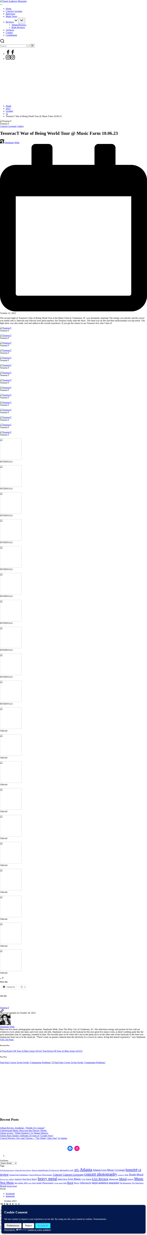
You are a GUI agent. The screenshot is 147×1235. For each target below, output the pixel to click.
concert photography (100, 1174)
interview (62, 1179)
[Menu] (1, 4)
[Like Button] (1, 978)
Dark (126, 1175)
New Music (7, 1182)
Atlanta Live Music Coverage (109, 1169)
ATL (76, 1169)
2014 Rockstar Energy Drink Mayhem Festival (15, 1170)
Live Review (100, 1179)
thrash (3, 1185)
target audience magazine (105, 1182)
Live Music (74, 1178)
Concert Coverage (8, 126)
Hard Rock (26, 1179)
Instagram (10, 1196)
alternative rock (67, 1170)
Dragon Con (4, 1179)
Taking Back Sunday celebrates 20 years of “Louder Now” (27, 1135)
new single (37, 1183)
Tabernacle (85, 1182)
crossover (121, 1175)
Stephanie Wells (7, 1027)
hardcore (18, 1179)
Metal (123, 1179)
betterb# (132, 1170)
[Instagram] (10, 59)
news (30, 1183)
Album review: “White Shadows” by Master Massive (24, 1133)
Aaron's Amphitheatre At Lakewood (45, 1170)
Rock (70, 1182)
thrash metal (12, 1186)
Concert (57, 1174)
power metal (58, 1183)
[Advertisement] (73, 82)
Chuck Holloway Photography (40, 1175)
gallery (11, 1179)
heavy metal (47, 1178)
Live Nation (86, 1179)
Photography (48, 1183)
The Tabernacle (138, 1183)
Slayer (76, 1183)
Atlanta (86, 1169)
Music (139, 1179)
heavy (34, 1179)
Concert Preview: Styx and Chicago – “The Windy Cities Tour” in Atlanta (33, 1138)
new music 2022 (21, 1183)
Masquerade (114, 1179)
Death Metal (136, 1174)
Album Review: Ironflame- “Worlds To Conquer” (22, 1128)
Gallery (20, 126)
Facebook (10, 1193)
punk (65, 1183)
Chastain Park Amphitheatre (18, 1175)
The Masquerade (125, 1183)
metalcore (130, 1179)
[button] (28, 46)
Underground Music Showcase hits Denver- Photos (23, 1130)
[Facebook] (10, 53)
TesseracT (4, 1007)
